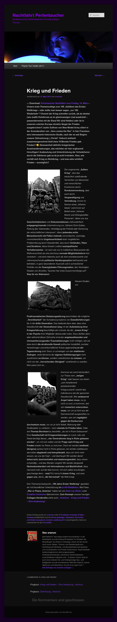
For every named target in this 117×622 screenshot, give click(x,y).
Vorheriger (18, 75)
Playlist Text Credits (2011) (33, 65)
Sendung (30, 517)
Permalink (47, 522)
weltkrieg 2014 (60, 520)
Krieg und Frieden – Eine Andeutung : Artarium (61, 584)
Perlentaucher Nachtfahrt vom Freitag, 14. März (64, 103)
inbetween (70, 517)
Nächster (99, 75)
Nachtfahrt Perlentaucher (38, 15)
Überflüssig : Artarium (50, 591)
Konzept (73, 514)
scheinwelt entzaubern (36, 520)
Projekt (81, 514)
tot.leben (49, 520)
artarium (58, 96)
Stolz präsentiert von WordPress (58, 612)
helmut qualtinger (58, 517)
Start (15, 65)
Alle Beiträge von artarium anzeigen (57, 567)
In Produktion (64, 514)
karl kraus (79, 517)
